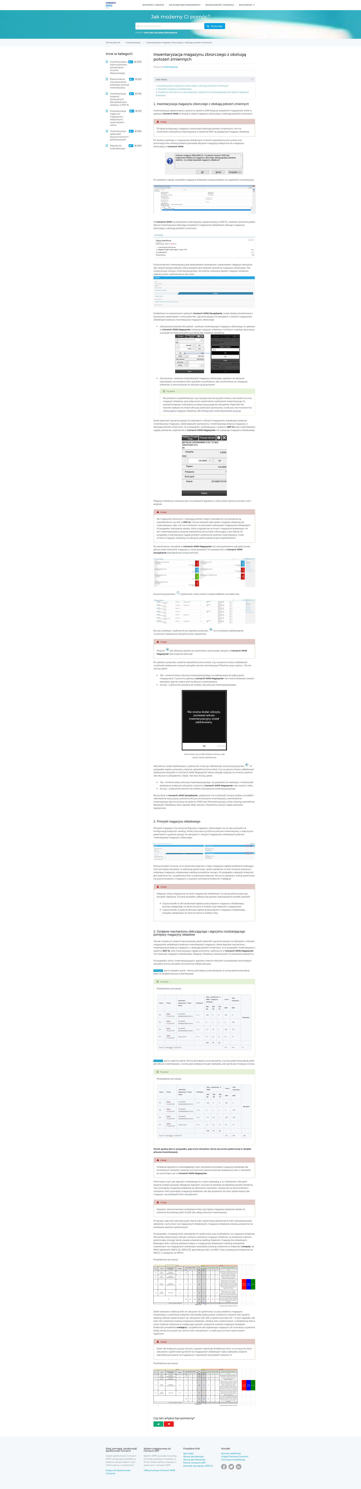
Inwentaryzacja (170, 67)
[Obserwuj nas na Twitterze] (231, 1469)
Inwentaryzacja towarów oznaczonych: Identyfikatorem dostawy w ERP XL (119, 99)
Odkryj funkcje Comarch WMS (159, 1470)
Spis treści (188, 1453)
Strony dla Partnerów (194, 1459)
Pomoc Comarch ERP (194, 1462)
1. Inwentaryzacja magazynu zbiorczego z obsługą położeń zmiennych (192, 85)
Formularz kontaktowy (233, 1459)
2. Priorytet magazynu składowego (173, 89)
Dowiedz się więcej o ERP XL (198, 1465)
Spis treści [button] (161, 79)
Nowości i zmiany (153, 5)
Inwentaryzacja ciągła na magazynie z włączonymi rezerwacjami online (118, 118)
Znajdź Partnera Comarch (234, 1456)
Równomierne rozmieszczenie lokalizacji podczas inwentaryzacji (119, 83)
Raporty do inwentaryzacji (117, 147)
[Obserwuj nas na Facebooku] (224, 1469)
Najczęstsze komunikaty (185, 5)
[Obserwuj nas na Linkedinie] (238, 1469)
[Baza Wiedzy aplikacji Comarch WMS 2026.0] (111, 5)
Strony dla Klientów (193, 1456)
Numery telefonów (231, 1453)
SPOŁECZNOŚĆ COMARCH (219, 5)
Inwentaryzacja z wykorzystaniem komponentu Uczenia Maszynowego (119, 67)
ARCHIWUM (245, 5)
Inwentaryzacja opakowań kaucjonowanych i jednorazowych (119, 135)
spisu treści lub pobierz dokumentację (160, 32)
